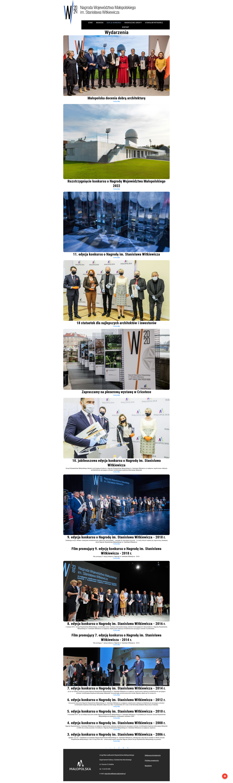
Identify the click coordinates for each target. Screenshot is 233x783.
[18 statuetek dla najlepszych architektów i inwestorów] (116, 290)
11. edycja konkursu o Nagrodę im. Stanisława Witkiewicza (116, 254)
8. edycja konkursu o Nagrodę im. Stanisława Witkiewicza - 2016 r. (116, 624)
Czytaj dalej (116, 101)
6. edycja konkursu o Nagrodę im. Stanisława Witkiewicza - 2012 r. (116, 700)
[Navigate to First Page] (105, 747)
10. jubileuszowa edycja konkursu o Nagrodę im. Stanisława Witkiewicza (116, 462)
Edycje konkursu (114, 23)
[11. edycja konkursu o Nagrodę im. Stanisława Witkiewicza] (116, 222)
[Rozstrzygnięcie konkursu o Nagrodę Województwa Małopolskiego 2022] (116, 141)
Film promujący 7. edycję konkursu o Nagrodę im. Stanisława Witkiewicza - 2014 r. (116, 637)
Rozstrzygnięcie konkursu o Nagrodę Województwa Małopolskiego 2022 (116, 183)
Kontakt (125, 27)
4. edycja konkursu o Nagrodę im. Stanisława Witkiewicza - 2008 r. (116, 723)
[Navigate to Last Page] (128, 747)
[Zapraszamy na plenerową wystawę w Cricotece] (116, 359)
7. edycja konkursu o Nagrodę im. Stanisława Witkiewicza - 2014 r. (116, 688)
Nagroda (99, 23)
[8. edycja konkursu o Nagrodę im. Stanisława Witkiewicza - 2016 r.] (116, 591)
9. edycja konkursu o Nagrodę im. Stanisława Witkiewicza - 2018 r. (116, 537)
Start (90, 23)
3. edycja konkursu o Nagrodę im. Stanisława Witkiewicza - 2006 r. (116, 734)
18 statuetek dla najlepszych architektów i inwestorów (116, 323)
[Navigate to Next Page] (123, 747)
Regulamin (148, 766)
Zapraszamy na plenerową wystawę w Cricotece (116, 392)
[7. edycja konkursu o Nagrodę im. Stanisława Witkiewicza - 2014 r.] (116, 667)
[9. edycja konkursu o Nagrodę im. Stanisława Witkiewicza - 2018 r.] (116, 505)
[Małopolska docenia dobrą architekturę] (116, 65)
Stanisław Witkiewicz (154, 23)
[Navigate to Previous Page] (110, 747)
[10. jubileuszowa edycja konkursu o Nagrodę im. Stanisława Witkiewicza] (116, 428)
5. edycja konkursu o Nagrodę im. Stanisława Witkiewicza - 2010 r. (116, 711)
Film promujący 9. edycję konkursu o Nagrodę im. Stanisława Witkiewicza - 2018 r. (116, 551)
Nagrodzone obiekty (133, 23)
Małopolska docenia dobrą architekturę (116, 98)
